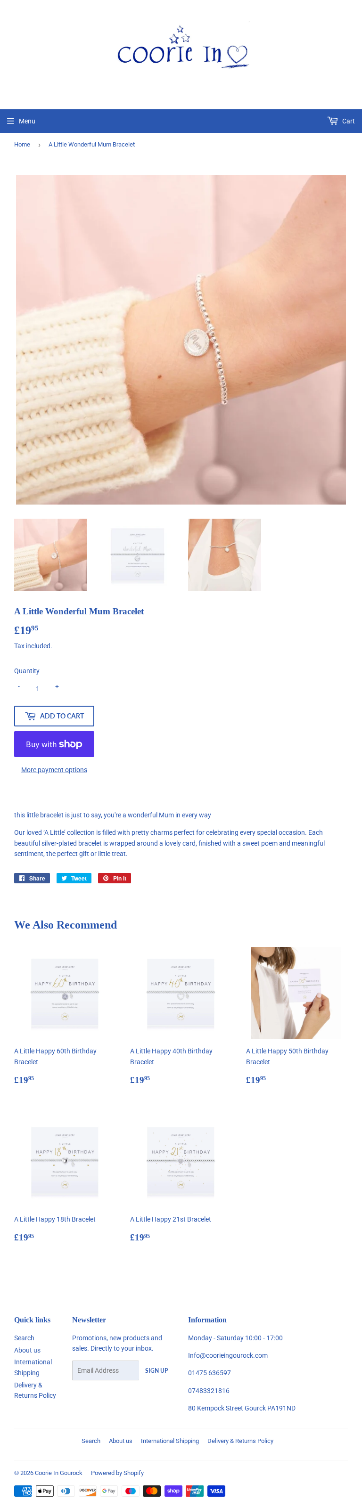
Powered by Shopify (117, 1472)
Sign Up (156, 1370)
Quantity (27, 671)
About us (27, 1350)
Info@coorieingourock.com (228, 1355)
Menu (27, 121)
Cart (348, 121)
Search (24, 1338)
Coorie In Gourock (58, 1472)
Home (22, 144)
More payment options (54, 770)
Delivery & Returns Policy (240, 1440)
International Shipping (170, 1440)
